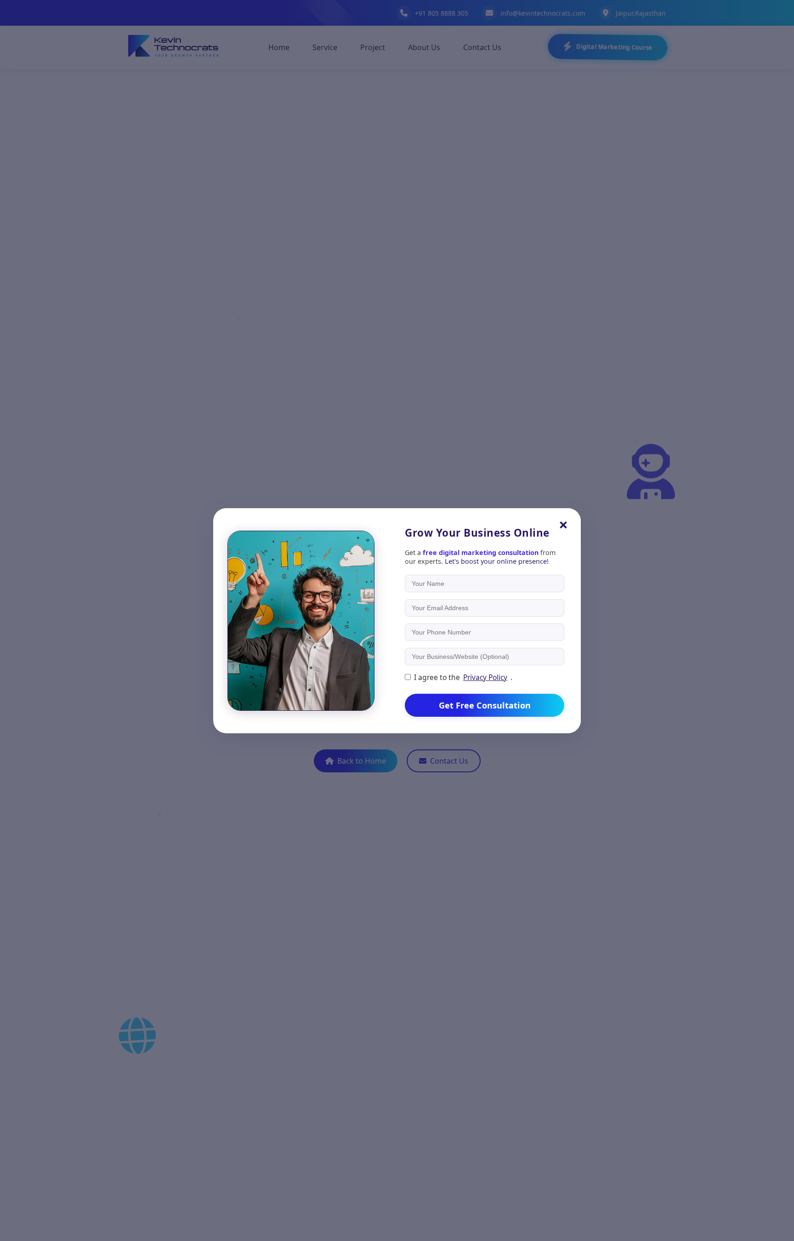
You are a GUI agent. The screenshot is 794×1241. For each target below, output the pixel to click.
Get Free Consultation (485, 705)
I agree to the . (463, 677)
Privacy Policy (485, 677)
